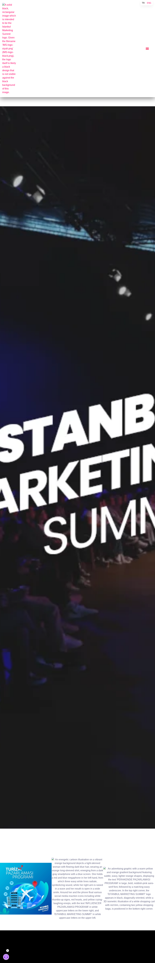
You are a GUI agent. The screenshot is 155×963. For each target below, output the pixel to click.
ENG (149, 3)
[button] (147, 48)
